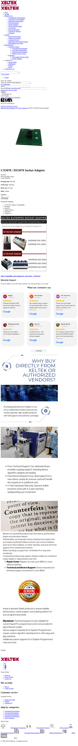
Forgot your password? (13, 88)
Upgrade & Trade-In (14, 31)
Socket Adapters (13, 24)
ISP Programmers (13, 23)
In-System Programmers (12, 714)
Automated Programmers (12, 711)
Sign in (3, 84)
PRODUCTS (9, 16)
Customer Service (13, 40)
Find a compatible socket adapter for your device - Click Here (20, 276)
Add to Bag (5, 198)
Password (4, 88)
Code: (2, 178)
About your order (10, 700)
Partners (10, 65)
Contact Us (8, 679)
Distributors (11, 64)
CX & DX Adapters (21, 108)
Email (2, 86)
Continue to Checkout (13, 97)
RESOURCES (9, 45)
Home (2, 108)
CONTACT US (9, 69)
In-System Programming (19, 50)
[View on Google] (5, 296)
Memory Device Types (19, 53)
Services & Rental (13, 30)
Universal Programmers (12, 713)
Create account (9, 688)
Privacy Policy (9, 677)
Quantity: (3, 194)
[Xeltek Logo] (9, 5)
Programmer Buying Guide (20, 57)
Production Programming (19, 52)
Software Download (14, 36)
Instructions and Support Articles (18, 41)
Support (7, 35)
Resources (11, 55)
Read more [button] (33, 310)
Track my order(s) (6, 82)
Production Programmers (15, 21)
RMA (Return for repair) (15, 43)
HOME (7, 14)
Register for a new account (9, 90)
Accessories (12, 28)
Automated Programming (19, 48)
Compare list (8, 703)
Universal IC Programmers (16, 19)
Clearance (11, 33)
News (10, 67)
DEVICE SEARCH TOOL (9, 106)
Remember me (7, 94)
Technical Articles (13, 47)
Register (7, 84)
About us (7, 675)
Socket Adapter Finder (15, 26)
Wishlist (7, 701)
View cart (4, 97)
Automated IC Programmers (16, 18)
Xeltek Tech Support (14, 38)
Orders (7, 77)
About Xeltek (12, 62)
